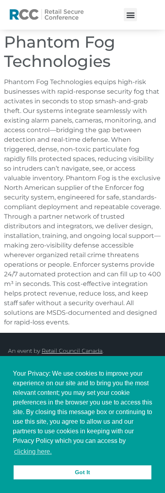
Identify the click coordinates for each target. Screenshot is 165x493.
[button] (130, 14)
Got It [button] (82, 472)
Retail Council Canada (72, 350)
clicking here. (33, 451)
